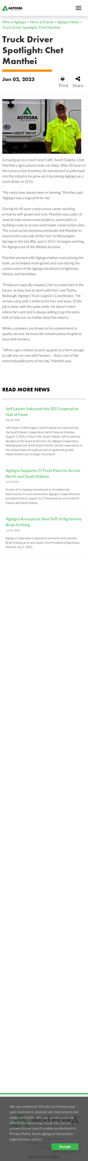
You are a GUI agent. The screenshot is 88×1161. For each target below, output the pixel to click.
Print (63, 85)
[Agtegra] (11, 8)
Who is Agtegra (14, 22)
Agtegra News (68, 22)
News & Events (42, 22)
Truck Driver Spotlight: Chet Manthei (31, 27)
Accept (65, 1146)
